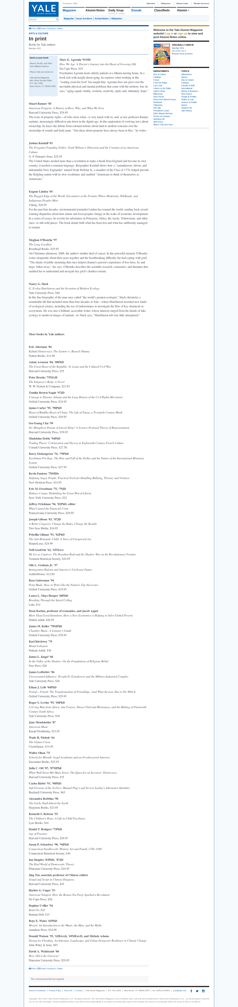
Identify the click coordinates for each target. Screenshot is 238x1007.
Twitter (60, 28)
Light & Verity (159, 91)
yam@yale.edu (179, 991)
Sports (184, 105)
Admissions (186, 74)
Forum (156, 80)
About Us (68, 991)
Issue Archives (84, 18)
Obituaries (166, 3)
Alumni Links (182, 3)
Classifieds (162, 10)
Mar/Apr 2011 (178, 48)
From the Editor (160, 83)
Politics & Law (187, 99)
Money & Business (189, 91)
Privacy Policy (55, 991)
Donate (136, 10)
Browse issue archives (182, 54)
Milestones (158, 94)
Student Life (186, 108)
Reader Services (201, 3)
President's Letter (161, 111)
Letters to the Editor (162, 88)
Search (33, 19)
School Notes (102, 18)
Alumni (184, 77)
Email (42, 28)
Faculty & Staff (187, 85)
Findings (157, 77)
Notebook (157, 102)
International (186, 88)
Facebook (51, 28)
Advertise (151, 3)
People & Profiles (189, 97)
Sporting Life (159, 119)
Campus (185, 83)
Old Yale (157, 108)
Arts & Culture (187, 10)
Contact (78, 991)
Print (33, 28)
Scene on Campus (161, 116)
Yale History (186, 111)
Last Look (157, 85)
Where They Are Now (163, 124)
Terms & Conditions (37, 991)
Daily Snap (116, 10)
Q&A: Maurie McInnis (163, 113)
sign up (182, 33)
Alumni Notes (95, 10)
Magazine (69, 10)
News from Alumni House (164, 99)
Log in (169, 33)
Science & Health (189, 102)
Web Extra (158, 122)
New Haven (158, 97)
